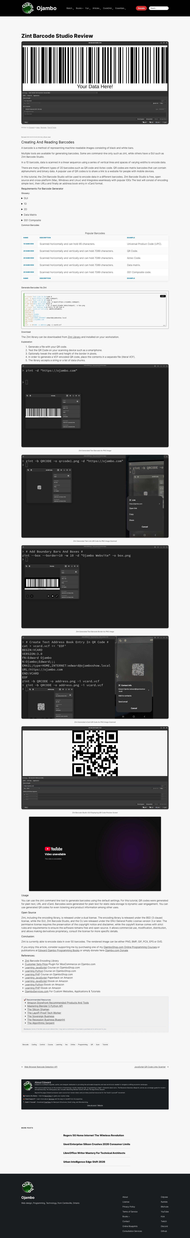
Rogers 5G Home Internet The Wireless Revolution (93, 1135)
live (66, 1044)
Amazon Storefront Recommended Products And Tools (58, 1002)
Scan (98, 1044)
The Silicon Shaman (38, 1009)
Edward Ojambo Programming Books (58, 950)
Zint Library (74, 337)
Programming (83, 1044)
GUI (26, 198)
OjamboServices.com (37, 991)
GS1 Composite (32, 220)
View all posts (91, 1105)
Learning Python (34, 971)
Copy (163, 296)
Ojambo (46, 8)
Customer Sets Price (36, 964)
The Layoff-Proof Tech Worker (44, 1012)
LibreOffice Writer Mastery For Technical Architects (94, 1153)
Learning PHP (32, 974)
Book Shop (48, 1096)
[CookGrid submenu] (112, 9)
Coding (34, 1044)
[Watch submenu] (73, 9)
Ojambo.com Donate (116, 950)
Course (50, 1044)
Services (51, 1099)
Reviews (43, 127)
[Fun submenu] (89, 9)
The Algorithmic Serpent (40, 1023)
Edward (31, 127)
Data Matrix (30, 214)
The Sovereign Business (40, 1016)
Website (100, 1105)
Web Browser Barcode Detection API (40, 1067)
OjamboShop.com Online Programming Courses (130, 947)
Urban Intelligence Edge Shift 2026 (84, 1161)
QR (92, 1044)
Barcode (25, 1044)
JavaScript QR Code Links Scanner (150, 1067)
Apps (38, 127)
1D (25, 203)
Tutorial (105, 1044)
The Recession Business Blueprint (46, 1019)
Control (42, 1044)
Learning (59, 1044)
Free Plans (47, 1102)
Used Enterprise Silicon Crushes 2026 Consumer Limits (96, 1144)
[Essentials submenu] (125, 9)
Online (73, 1044)
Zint (27, 960)
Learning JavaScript (36, 967)
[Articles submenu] (100, 9)
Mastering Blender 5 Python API (45, 1006)
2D (25, 209)
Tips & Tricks (51, 127)
